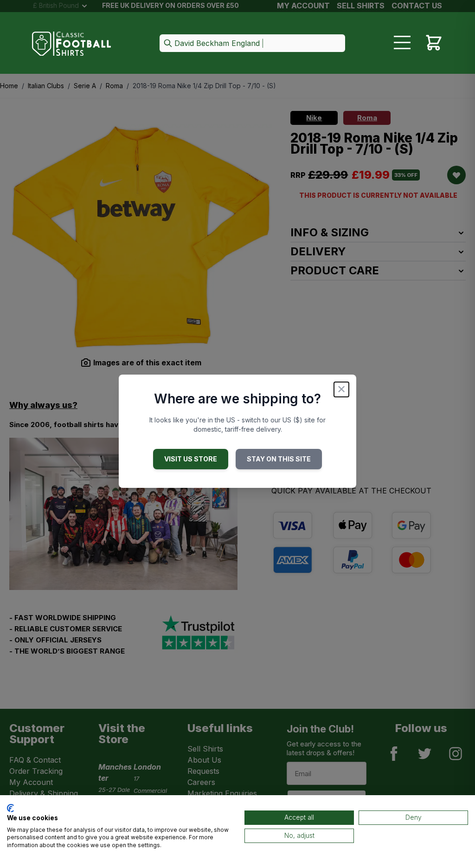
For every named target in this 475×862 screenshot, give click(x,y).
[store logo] (71, 44)
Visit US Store (190, 459)
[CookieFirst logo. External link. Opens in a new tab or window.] (10, 808)
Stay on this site (279, 459)
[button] (252, 43)
